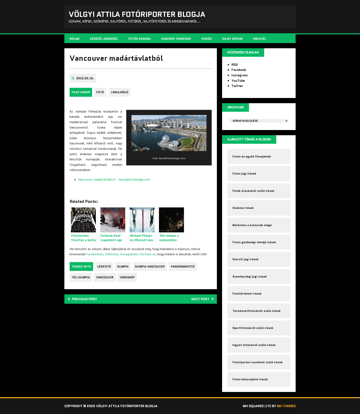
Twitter (237, 85)
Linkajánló (119, 92)
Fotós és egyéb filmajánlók (251, 156)
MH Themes (286, 406)
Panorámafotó (183, 266)
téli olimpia (81, 277)
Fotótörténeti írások (247, 293)
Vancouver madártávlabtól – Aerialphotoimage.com (114, 179)
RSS (234, 64)
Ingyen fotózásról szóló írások (254, 345)
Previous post (84, 299)
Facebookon (94, 254)
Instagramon (129, 254)
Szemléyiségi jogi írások (249, 276)
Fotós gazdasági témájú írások (254, 242)
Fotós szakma (139, 39)
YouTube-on (147, 254)
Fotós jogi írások (244, 173)
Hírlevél (259, 39)
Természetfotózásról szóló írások (256, 311)
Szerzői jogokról (104, 39)
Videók (206, 39)
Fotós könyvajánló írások (250, 379)
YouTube (238, 80)
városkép (127, 277)
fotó (100, 92)
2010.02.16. (85, 78)
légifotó (104, 266)
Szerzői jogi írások (245, 259)
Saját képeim (232, 39)
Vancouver (105, 277)
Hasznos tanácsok (176, 39)
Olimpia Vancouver (150, 266)
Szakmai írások (243, 208)
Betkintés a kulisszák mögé (252, 225)
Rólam (74, 39)
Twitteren (112, 254)
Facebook (238, 69)
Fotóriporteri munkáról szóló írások (257, 362)
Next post (200, 299)
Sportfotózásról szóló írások (252, 328)
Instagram (239, 75)
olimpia (123, 266)
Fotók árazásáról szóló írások (253, 191)
